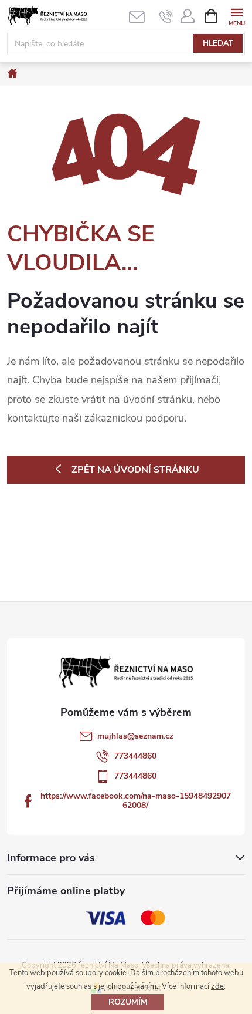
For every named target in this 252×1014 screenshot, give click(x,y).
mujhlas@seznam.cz (135, 736)
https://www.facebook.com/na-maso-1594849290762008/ (135, 800)
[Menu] (236, 15)
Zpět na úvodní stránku (135, 469)
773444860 (135, 756)
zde (217, 986)
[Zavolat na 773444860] (166, 16)
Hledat (218, 43)
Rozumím (128, 1002)
